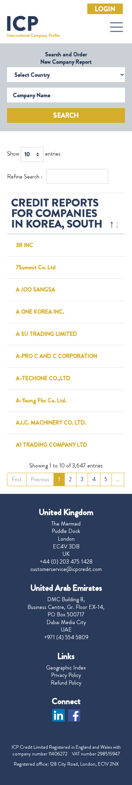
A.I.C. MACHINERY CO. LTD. (51, 423)
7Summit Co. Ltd (36, 267)
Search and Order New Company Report (66, 58)
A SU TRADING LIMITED (46, 334)
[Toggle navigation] (116, 27)
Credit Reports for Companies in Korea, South (56, 213)
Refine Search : (25, 176)
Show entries (34, 154)
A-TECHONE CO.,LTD (43, 378)
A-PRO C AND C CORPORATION (56, 356)
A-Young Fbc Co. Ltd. (41, 400)
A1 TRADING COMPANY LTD (51, 445)
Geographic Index (66, 668)
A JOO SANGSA (35, 289)
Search (66, 115)
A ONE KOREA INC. (40, 312)
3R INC (24, 245)
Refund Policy (66, 683)
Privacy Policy (66, 675)
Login (105, 9)
